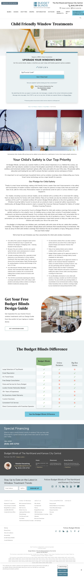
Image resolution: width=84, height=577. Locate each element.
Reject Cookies (63, 570)
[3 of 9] (38, 147)
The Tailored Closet (23, 516)
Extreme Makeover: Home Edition (57, 505)
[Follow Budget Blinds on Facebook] (56, 486)
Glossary (52, 512)
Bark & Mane (22, 505)
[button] (64, 8)
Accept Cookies (62, 574)
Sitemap (6, 528)
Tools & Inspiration (56, 501)
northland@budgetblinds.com (22, 466)
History (36, 507)
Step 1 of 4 (43, 67)
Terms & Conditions (8, 533)
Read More (39, 467)
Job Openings (37, 520)
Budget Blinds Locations (10, 507)
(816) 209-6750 (77, 5)
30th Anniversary (38, 512)
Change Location (20, 457)
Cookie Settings (62, 566)
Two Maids (21, 518)
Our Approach (37, 505)
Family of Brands (25, 501)
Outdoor (51, 12)
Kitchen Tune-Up (23, 510)
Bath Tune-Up (22, 507)
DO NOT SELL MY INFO (9, 537)
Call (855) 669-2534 (8, 510)
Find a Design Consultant (10, 505)
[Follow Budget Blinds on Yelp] (67, 486)
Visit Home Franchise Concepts (26, 520)
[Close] (81, 570)
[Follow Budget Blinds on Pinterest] (74, 486)
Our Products (34, 106)
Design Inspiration (54, 510)
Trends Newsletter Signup (55, 507)
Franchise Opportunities (10, 3)
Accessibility (7, 535)
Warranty (36, 516)
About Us (68, 12)
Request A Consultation (9, 503)
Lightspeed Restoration (24, 512)
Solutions (40, 106)
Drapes (31, 12)
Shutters (24, 12)
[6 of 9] (43, 147)
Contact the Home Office (9, 512)
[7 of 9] (45, 147)
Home (29, 106)
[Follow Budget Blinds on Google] (78, 486)
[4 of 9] (40, 147)
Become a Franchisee (39, 518)
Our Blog (68, 501)
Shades (16, 12)
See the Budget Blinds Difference (42, 414)
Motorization (41, 12)
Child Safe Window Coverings (41, 514)
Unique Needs (46, 106)
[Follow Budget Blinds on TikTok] (78, 531)
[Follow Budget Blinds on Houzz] (63, 486)
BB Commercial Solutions (25, 503)
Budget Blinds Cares (39, 510)
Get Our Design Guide (16, 328)
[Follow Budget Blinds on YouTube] (71, 486)
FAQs (51, 514)
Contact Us (8, 501)
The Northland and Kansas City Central (68, 3)
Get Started (42, 77)
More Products (60, 12)
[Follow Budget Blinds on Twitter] (59, 486)
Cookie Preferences (8, 540)
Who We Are (37, 503)
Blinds (9, 12)
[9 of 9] (48, 147)
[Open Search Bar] (80, 18)
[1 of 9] (35, 147)
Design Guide (53, 503)
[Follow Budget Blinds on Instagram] (52, 486)
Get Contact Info (77, 8)
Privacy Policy (67, 95)
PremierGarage (22, 514)
